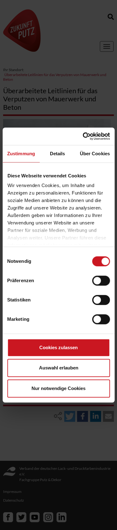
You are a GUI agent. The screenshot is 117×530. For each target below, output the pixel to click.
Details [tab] (57, 153)
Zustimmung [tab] (21, 153)
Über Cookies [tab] (95, 153)
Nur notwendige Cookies (58, 388)
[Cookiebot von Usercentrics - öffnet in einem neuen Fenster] (83, 136)
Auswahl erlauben (58, 367)
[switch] (101, 281)
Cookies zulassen (58, 347)
